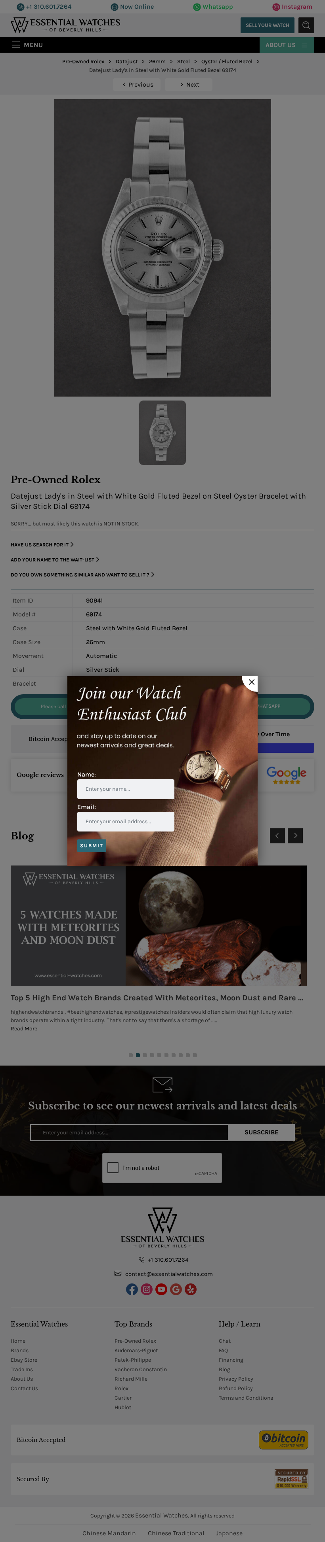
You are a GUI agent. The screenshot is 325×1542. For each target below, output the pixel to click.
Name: (86, 774)
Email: (86, 807)
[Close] (250, 684)
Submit (91, 845)
